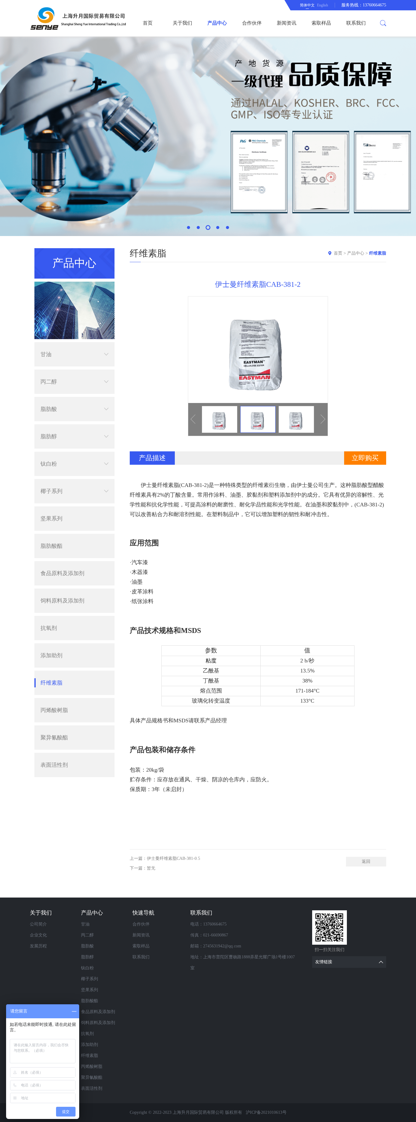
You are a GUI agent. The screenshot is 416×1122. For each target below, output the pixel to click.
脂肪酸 (49, 409)
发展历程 (38, 946)
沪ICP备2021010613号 (266, 1112)
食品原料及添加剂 (62, 573)
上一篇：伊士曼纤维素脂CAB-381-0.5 (165, 858)
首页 (148, 23)
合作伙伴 (252, 23)
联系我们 (356, 23)
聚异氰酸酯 (54, 738)
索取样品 (321, 23)
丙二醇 (49, 382)
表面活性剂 (54, 765)
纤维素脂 (51, 683)
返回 (366, 861)
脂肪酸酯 (51, 546)
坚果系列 (51, 519)
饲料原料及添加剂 (62, 601)
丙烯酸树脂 (54, 710)
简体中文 (307, 5)
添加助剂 (51, 655)
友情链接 (323, 962)
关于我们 (182, 23)
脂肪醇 (49, 436)
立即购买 (365, 458)
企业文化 (38, 935)
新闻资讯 (286, 23)
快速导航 (143, 913)
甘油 (46, 354)
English (322, 5)
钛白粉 (49, 464)
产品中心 (217, 23)
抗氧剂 (49, 628)
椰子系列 (51, 491)
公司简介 (38, 924)
